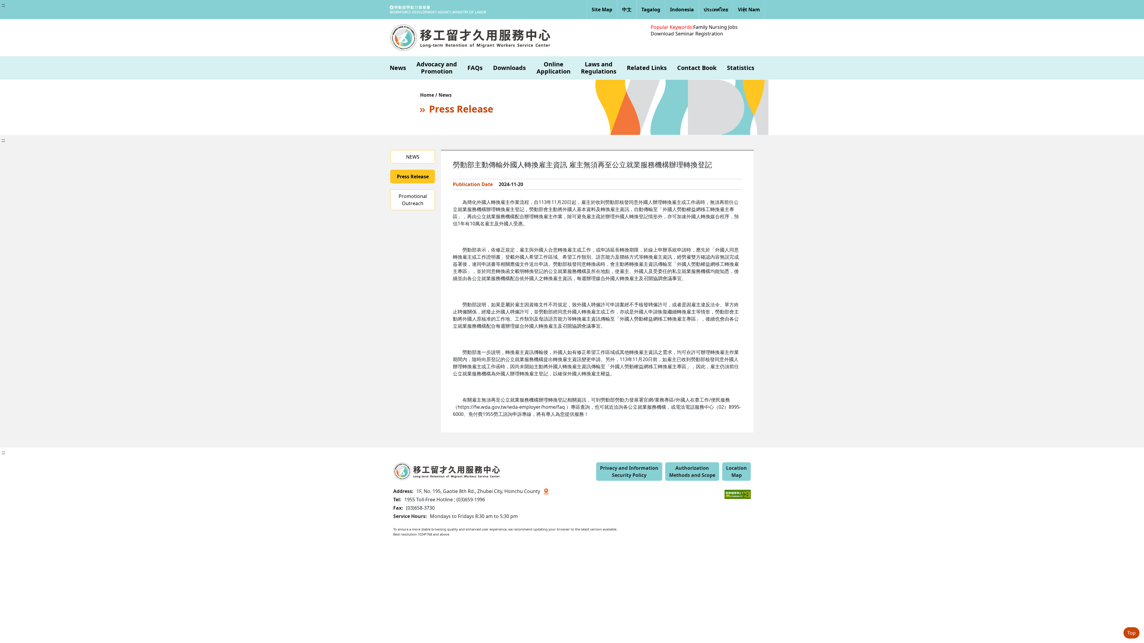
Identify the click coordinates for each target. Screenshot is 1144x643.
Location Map (736, 471)
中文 (627, 9)
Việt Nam (749, 9)
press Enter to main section (65, 10)
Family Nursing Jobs (715, 27)
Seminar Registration (699, 33)
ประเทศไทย (716, 9)
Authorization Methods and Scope (692, 471)
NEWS (412, 157)
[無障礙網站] (738, 490)
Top (1131, 633)
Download (662, 33)
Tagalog (650, 9)
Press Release (413, 176)
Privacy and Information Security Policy (629, 471)
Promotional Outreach (413, 200)
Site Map (602, 9)
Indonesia (682, 9)
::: (3, 5)
